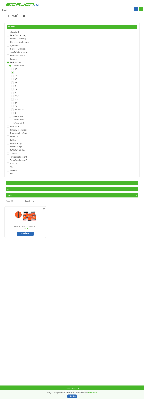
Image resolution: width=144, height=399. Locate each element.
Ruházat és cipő (16, 145)
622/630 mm (20, 108)
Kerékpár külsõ (18, 118)
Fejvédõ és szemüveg (18, 37)
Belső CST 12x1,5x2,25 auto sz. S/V (25, 220)
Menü (141, 9)
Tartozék (13, 152)
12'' (16, 71)
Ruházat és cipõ (16, 142)
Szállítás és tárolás (17, 149)
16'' (16, 78)
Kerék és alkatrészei (18, 54)
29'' (16, 105)
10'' (16, 67)
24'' (16, 84)
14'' (16, 74)
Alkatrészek (14, 30)
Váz (11, 165)
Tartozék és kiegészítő (18, 159)
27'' (16, 91)
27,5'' (17, 95)
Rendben (73, 396)
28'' (16, 101)
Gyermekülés (15, 44)
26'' (16, 88)
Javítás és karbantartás (19, 51)
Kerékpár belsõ (18, 115)
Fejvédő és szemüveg (18, 34)
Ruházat (13, 138)
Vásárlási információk (72, 389)
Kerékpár (13, 57)
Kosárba (25, 232)
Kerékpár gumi (15, 61)
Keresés (4, 8)
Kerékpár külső (18, 122)
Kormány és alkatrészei (19, 128)
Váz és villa (14, 169)
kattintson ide (92, 392)
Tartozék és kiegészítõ (18, 155)
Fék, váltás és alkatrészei (19, 40)
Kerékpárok (14, 125)
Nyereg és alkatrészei (18, 132)
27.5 (16, 98)
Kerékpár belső (18, 64)
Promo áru (14, 135)
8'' (15, 111)
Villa (12, 172)
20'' (16, 81)
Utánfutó (13, 162)
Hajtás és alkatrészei (18, 47)
